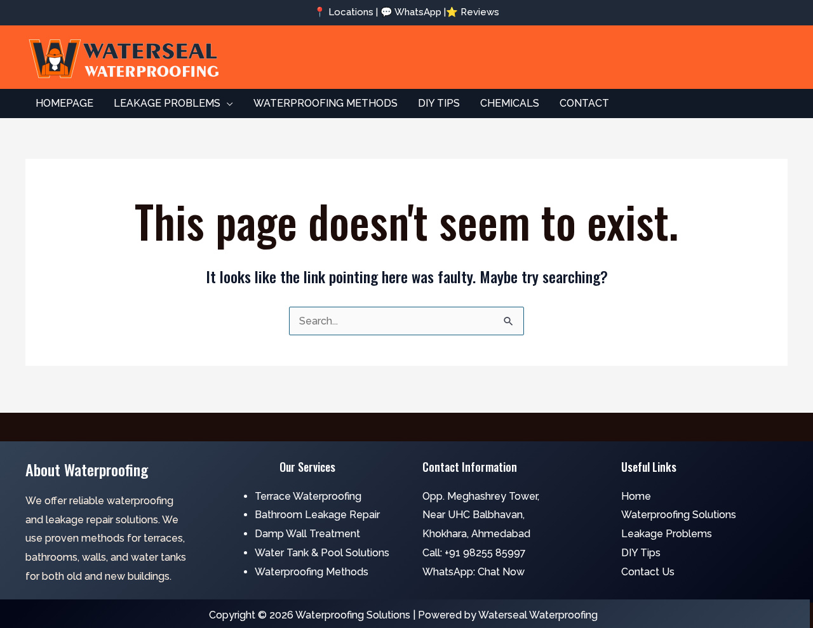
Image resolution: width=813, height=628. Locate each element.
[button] (226, 103)
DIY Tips (641, 553)
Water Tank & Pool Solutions (322, 553)
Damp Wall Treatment (307, 534)
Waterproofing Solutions (678, 515)
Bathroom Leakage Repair (317, 515)
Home (636, 496)
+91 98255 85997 (485, 553)
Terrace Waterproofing (308, 496)
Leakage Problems (666, 534)
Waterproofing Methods (311, 572)
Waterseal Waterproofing (538, 615)
